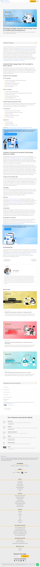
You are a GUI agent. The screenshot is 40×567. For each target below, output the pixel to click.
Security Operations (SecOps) (20, 535)
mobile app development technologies (18, 157)
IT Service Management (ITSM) (20, 527)
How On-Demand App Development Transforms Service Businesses (18, 343)
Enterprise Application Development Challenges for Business (20, 127)
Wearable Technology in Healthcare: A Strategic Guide (18, 312)
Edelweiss (20, 511)
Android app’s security (15, 199)
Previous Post (7, 260)
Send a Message (7, 408)
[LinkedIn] (14, 560)
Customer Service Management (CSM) (20, 533)
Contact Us (33, 1)
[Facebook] (16, 560)
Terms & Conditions (29, 564)
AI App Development (20, 504)
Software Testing (20, 500)
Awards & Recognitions (20, 487)
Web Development (20, 498)
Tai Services (20, 520)
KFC (20, 517)
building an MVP (20, 223)
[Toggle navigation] (37, 1)
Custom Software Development (20, 495)
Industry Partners (20, 484)
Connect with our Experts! (10, 134)
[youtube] (21, 560)
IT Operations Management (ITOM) (20, 530)
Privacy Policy (11, 403)
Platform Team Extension (20, 541)
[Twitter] (25, 560)
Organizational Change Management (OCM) (20, 543)
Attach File (6, 399)
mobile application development (18, 60)
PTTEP (20, 516)
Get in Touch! (8, 229)
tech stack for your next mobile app (27, 48)
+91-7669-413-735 (11, 429)
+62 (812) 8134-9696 (11, 439)
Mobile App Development (20, 497)
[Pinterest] (23, 560)
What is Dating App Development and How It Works (18, 372)
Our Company (20, 481)
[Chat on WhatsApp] (37, 564)
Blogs (20, 490)
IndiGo (20, 519)
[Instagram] (18, 560)
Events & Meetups (20, 485)
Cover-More (20, 514)
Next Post (34, 260)
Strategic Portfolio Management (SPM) (20, 532)
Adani (20, 513)
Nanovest (20, 522)
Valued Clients (20, 482)
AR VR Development (20, 506)
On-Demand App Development (20, 503)
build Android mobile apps (15, 201)
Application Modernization (20, 501)
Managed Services (20, 540)
